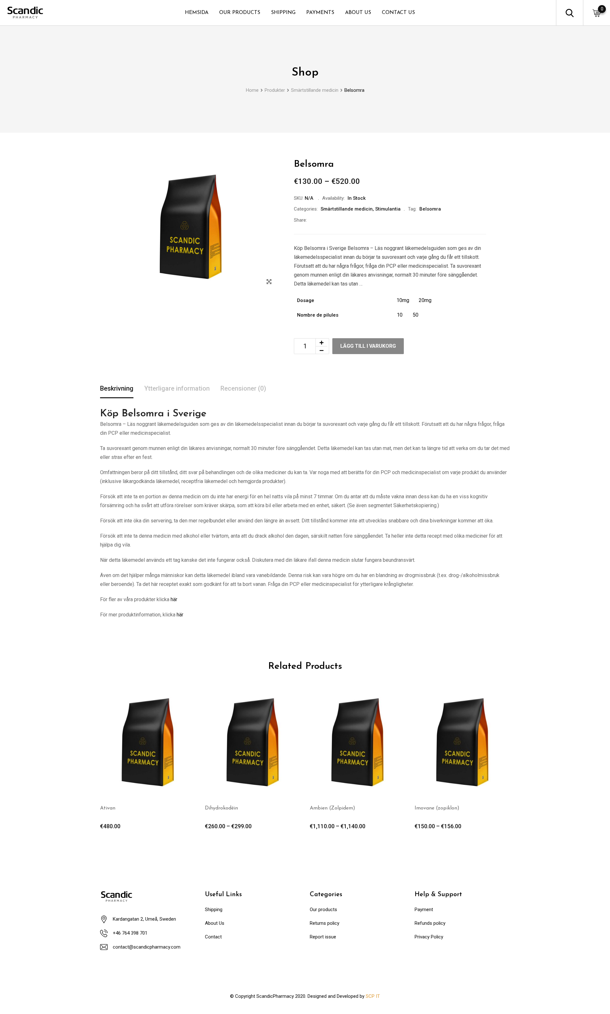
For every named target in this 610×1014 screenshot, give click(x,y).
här (174, 599)
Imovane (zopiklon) (437, 808)
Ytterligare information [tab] (177, 388)
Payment (424, 909)
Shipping (213, 909)
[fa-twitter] (326, 220)
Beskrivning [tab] (116, 388)
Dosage (305, 300)
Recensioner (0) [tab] (243, 388)
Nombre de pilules (317, 315)
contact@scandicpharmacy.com (146, 947)
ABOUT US (358, 12)
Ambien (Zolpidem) (332, 808)
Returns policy (324, 923)
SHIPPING (283, 12)
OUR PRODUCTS (239, 12)
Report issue (323, 937)
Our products (323, 909)
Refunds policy (430, 923)
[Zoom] (269, 282)
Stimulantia (388, 209)
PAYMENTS (320, 12)
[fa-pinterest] (355, 220)
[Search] (570, 13)
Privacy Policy (429, 937)
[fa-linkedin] (341, 220)
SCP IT (373, 996)
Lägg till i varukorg (368, 346)
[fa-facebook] (312, 220)
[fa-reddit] (369, 220)
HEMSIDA (196, 12)
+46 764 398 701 (130, 933)
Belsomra (430, 209)
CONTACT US (398, 12)
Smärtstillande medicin (347, 209)
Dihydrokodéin (221, 808)
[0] (597, 12)
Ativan (107, 808)
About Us (214, 923)
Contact (213, 937)
